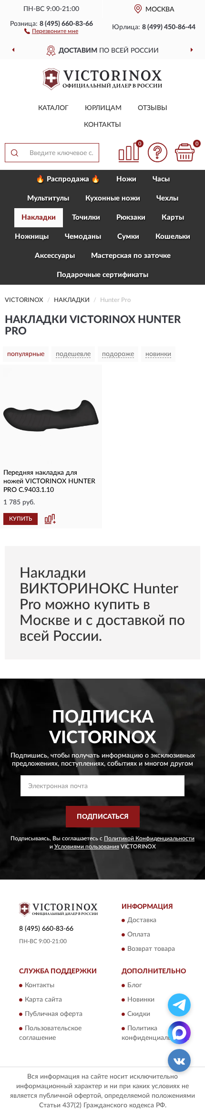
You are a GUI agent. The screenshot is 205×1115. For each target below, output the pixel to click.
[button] (51, 30)
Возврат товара (151, 949)
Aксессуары (55, 255)
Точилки (86, 217)
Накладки (38, 217)
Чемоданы (83, 236)
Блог (134, 985)
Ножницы (32, 236)
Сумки (128, 236)
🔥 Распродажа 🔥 (68, 179)
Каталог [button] (53, 108)
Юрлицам (103, 108)
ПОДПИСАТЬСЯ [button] (103, 817)
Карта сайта (43, 999)
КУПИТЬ (20, 519)
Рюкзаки (130, 217)
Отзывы (152, 108)
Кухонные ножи (112, 198)
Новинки (140, 999)
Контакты (102, 125)
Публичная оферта (53, 1014)
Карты (173, 217)
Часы (161, 179)
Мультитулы (48, 198)
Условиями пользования (86, 846)
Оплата (138, 935)
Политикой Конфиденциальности (149, 838)
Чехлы (167, 198)
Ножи (126, 179)
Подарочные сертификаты (102, 275)
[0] (184, 152)
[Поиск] (14, 152)
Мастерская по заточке (131, 255)
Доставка (141, 920)
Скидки (138, 1014)
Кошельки (172, 236)
